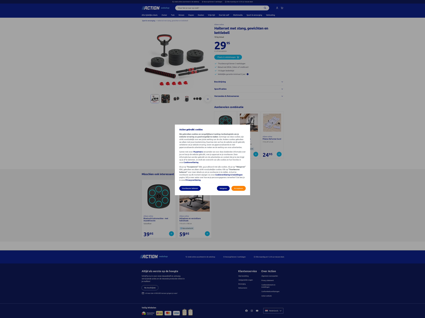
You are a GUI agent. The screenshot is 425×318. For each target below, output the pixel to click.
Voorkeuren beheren (190, 188)
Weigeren (223, 188)
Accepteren (238, 188)
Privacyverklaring (193, 180)
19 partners (198, 152)
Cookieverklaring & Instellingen (228, 175)
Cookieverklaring (191, 162)
